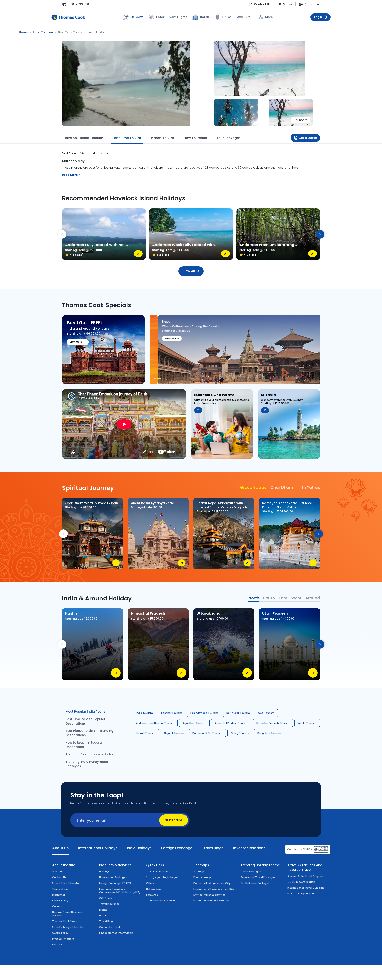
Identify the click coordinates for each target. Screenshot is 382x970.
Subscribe (173, 820)
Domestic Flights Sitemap (209, 894)
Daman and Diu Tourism (207, 733)
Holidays (104, 871)
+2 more (300, 120)
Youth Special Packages (255, 883)
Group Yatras (253, 487)
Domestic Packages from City (211, 883)
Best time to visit (127, 138)
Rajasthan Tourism (194, 723)
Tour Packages (228, 138)
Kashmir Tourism (171, 713)
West (296, 598)
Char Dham (281, 487)
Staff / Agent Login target (162, 877)
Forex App (152, 894)
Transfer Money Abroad (160, 900)
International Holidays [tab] (97, 847)
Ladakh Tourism (146, 733)
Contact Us (262, 4)
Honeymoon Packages (113, 877)
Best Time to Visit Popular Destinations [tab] (85, 721)
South (269, 598)
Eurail (248, 17)
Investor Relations (63, 938)
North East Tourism (238, 713)
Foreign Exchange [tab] (176, 847)
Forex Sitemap (202, 877)
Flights (182, 17)
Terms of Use (60, 889)
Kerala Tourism (307, 723)
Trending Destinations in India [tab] (89, 754)
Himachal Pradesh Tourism (272, 723)
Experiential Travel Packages (258, 877)
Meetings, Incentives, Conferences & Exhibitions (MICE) (119, 890)
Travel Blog (106, 921)
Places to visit (162, 138)
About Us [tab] (60, 847)
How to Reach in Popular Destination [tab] (84, 744)
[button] (156, 378)
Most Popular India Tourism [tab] (87, 711)
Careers (57, 906)
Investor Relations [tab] (249, 847)
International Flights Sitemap (211, 900)
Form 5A (57, 944)
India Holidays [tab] (139, 847)
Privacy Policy (60, 900)
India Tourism (144, 713)
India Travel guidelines (301, 893)
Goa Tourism (266, 713)
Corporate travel (109, 927)
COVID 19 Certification (301, 882)
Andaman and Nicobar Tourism (155, 723)
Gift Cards (105, 898)
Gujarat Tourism (174, 733)
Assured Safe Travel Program (305, 876)
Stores (287, 4)
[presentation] (62, 234)
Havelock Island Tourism (83, 138)
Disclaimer (58, 894)
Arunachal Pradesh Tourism (231, 723)
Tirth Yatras (308, 487)
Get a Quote (308, 138)
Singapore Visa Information (116, 933)
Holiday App (153, 889)
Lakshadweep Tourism (204, 713)
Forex (160, 17)
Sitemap (198, 871)
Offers (150, 883)
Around (312, 598)
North (253, 598)
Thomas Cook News (64, 921)
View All (188, 271)
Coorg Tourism (240, 733)
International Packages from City (213, 889)
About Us (57, 871)
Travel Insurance (109, 904)
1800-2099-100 (78, 4)
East (283, 598)
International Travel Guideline (305, 887)
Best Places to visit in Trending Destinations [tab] (89, 733)
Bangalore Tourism (269, 733)
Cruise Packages (251, 871)
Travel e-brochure (157, 871)
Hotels (205, 17)
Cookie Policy (60, 933)
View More (76, 342)
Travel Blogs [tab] (213, 847)
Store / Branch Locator (66, 883)
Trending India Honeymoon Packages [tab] (87, 764)
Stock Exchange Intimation (68, 927)
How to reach (195, 138)
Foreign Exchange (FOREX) (115, 883)
